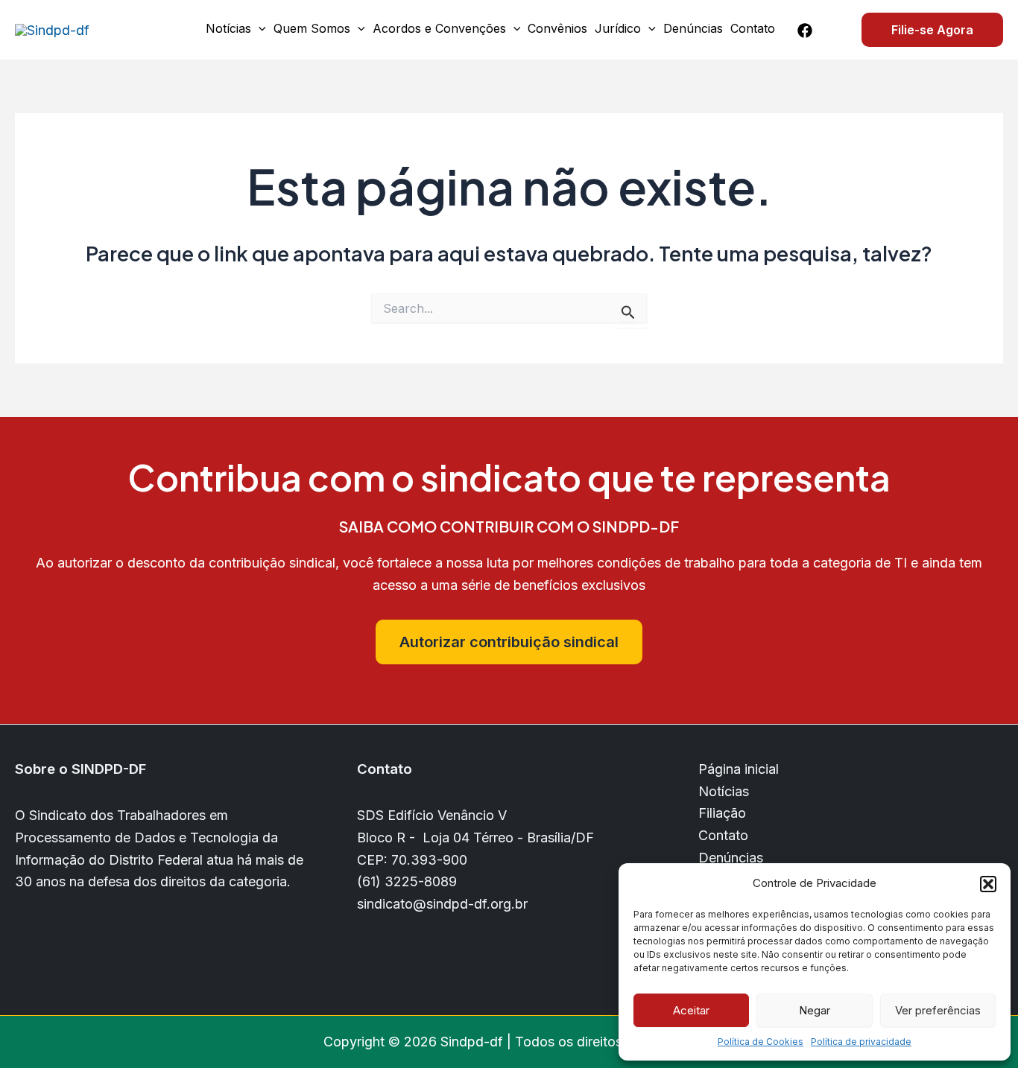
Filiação (722, 813)
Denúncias (693, 28)
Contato (752, 28)
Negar (814, 1010)
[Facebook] (804, 30)
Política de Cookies (760, 1041)
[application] (258, 28)
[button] (988, 884)
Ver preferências (938, 1010)
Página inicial (738, 769)
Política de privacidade (861, 1041)
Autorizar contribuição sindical (509, 642)
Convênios (557, 28)
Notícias (228, 28)
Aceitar (691, 1010)
